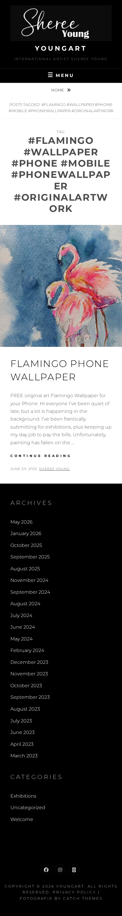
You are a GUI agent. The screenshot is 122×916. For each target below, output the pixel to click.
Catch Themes (82, 898)
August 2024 (25, 603)
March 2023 (24, 756)
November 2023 (29, 674)
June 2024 (22, 627)
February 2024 (27, 650)
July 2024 (21, 615)
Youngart (61, 48)
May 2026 (21, 522)
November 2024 (29, 580)
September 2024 (30, 592)
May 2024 (21, 639)
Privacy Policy (74, 892)
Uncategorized (27, 807)
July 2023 (21, 721)
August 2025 (25, 569)
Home (58, 90)
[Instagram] (60, 870)
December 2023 (29, 662)
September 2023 (30, 697)
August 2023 (25, 709)
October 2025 (26, 545)
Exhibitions (23, 796)
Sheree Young (54, 469)
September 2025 (30, 557)
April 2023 (21, 744)
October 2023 (26, 685)
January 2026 (25, 533)
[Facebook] (46, 870)
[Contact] (74, 870)
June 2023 (22, 732)
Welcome (21, 819)
